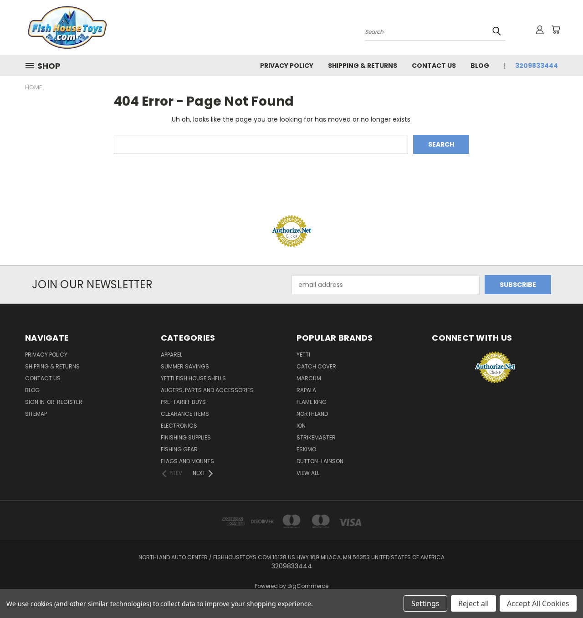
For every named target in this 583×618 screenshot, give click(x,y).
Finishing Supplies (186, 437)
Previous (559, 589)
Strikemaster (316, 437)
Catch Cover (316, 366)
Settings (425, 603)
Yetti (303, 354)
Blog (479, 65)
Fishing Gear (179, 449)
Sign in (35, 402)
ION (301, 425)
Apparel (171, 354)
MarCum (309, 378)
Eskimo (306, 449)
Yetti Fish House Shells (193, 378)
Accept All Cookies (538, 603)
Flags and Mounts (187, 461)
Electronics (179, 425)
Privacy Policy (286, 65)
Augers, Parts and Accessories (207, 390)
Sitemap (36, 414)
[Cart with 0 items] (555, 29)
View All (308, 473)
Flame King (312, 402)
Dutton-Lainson (320, 461)
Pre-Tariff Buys (183, 402)
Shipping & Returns (362, 65)
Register (69, 402)
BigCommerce (307, 586)
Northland (312, 414)
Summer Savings (185, 366)
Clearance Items (185, 414)
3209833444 (536, 65)
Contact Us (434, 65)
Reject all (473, 603)
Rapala (306, 390)
